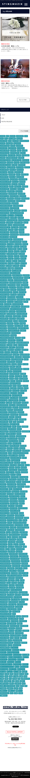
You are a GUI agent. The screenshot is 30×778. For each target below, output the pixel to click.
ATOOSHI (17, 162)
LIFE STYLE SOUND (17, 395)
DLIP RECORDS (19, 268)
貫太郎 (16, 688)
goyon (3, 316)
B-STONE (3, 167)
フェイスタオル (5, 669)
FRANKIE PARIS (21, 299)
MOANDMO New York (11, 433)
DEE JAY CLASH (5, 236)
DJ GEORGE (4, 248)
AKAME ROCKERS (5, 145)
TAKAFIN (14, 582)
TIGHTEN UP (25, 594)
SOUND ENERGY (13, 553)
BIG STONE (22, 184)
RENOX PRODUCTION (14, 496)
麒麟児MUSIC (4, 695)
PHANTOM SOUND (5, 474)
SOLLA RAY (4, 551)
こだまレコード (15, 647)
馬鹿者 (21, 693)
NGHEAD (3, 450)
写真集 (17, 673)
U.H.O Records (4, 611)
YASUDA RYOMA (19, 633)
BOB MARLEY (11, 191)
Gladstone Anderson (21, 311)
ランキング (10, 671)
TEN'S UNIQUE (20, 587)
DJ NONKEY (24, 256)
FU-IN (28, 299)
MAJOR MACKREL (18, 409)
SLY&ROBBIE (19, 546)
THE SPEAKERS (14, 592)
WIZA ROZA (12, 628)
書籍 (7, 678)
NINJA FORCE (26, 450)
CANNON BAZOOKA (18, 205)
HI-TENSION (4, 330)
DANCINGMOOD (14, 232)
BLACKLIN (25, 186)
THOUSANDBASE (23, 592)
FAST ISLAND (23, 292)
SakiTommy (4, 522)
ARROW (3, 157)
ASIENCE (3, 162)
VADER (19, 616)
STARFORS (25, 563)
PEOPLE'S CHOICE (23, 469)
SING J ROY (4, 544)
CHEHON (3, 220)
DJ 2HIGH (4, 244)
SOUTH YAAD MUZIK (15, 558)
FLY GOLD (4, 299)
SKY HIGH (11, 546)
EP (2, 289)
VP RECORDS (15, 621)
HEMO (26, 325)
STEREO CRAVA (25, 565)
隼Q (12, 693)
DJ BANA (3, 246)
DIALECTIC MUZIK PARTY (7, 239)
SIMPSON (20, 539)
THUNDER (4, 594)
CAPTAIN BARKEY (14, 208)
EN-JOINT (27, 287)
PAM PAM (12, 467)
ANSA (19, 150)
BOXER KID (23, 196)
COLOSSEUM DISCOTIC (19, 224)
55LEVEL (13, 136)
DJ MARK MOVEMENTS (12, 253)
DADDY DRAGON (5, 232)
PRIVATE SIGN (13, 479)
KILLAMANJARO (24, 378)
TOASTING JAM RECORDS (7, 597)
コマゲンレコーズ (12, 659)
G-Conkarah (10, 301)
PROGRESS (21, 479)
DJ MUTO (10, 256)
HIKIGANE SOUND (16, 332)
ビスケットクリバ (24, 666)
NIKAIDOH (10, 450)
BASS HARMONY (5, 179)
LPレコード (22, 400)
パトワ (17, 666)
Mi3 (15, 421)
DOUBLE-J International (6, 275)
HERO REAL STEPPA (24, 328)
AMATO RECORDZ (5, 150)
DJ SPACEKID (22, 260)
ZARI (12, 637)
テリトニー (18, 661)
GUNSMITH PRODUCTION (7, 320)
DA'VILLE (22, 229)
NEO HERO (23, 445)
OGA (9, 460)
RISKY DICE (11, 505)
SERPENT (4, 529)
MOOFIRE (13, 436)
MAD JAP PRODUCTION (6, 407)
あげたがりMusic (17, 645)
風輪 (16, 693)
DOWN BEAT (26, 275)
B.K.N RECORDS (11, 167)
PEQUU (3, 472)
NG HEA (16, 448)
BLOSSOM (4, 191)
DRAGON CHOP (5, 282)
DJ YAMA (23, 265)
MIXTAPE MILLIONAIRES (16, 431)
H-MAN (16, 320)
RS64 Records (11, 515)
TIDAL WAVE (10, 594)
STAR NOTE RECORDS (6, 565)
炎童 (17, 681)
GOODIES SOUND (11, 313)
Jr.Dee (20, 364)
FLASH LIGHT (20, 296)
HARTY (16, 323)
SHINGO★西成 (5, 534)
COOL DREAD (15, 227)
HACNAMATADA (23, 320)
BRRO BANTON (26, 198)
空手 (24, 683)
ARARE (19, 155)
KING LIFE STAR (5, 383)
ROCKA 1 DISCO (5, 508)
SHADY (3, 532)
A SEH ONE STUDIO (17, 160)
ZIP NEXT (25, 642)
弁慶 (26, 676)
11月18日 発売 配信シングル (10, 46)
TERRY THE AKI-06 (5, 589)
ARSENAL (22, 157)
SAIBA (25, 520)
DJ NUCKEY (4, 258)
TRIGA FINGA (4, 604)
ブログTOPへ (24, 100)
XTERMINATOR (5, 630)
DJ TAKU (17, 263)
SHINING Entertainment (14, 534)
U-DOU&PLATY (19, 606)
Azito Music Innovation (6, 164)
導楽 (11, 676)
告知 (27, 673)
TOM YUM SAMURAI (6, 599)
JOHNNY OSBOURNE (6, 364)
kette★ (11, 378)
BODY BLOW (19, 191)
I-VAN (16, 344)
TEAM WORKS (4, 587)
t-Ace (18, 580)
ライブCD (3, 671)
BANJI (18, 174)
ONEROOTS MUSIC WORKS (7, 462)
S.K (20, 520)
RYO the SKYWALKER (12, 520)
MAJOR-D (10, 409)
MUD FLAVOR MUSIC (13, 438)
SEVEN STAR (11, 529)
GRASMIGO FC (17, 316)
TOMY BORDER (18, 597)
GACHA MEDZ (8, 304)
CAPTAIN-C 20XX (5, 208)
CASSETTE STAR (5, 212)
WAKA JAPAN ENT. (12, 623)
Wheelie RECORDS (15, 625)
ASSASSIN (10, 162)
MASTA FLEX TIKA (5, 414)
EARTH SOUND (5, 287)
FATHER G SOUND (5, 294)
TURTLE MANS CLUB (22, 604)
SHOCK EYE (24, 534)
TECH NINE (12, 587)
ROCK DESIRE (14, 508)
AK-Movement (17, 143)
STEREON (4, 568)
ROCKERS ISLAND (23, 508)
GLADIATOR (12, 311)
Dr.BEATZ (11, 280)
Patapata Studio (13, 469)
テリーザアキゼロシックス (7, 664)
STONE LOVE (19, 568)
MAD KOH (16, 407)
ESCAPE (7, 289)
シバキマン (4, 661)
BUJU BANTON (12, 200)
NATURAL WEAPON (15, 445)
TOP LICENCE (25, 599)
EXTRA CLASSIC (21, 289)
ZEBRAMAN (23, 637)
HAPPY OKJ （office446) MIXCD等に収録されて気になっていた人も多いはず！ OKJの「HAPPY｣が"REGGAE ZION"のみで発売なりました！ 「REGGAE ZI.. (15, 87)
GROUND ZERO (5, 318)
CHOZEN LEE (10, 222)
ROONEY (3, 515)
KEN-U (25, 376)
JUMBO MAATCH (5, 366)
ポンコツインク (21, 669)
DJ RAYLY (24, 258)
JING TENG (19, 361)
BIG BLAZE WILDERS (6, 184)
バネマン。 (26, 664)
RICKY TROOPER (22, 498)
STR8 (26, 568)
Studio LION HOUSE (6, 573)
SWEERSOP (4, 580)
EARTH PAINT (25, 284)
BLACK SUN (13, 188)
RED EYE (3, 493)
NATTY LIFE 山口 (17, 443)
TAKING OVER (4, 585)
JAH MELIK (16, 354)
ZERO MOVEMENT (17, 640)
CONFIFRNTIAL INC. (6, 227)
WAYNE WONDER (5, 625)
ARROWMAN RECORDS (12, 157)
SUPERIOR (12, 577)
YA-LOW (12, 630)
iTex (2, 352)
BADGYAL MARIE (19, 172)
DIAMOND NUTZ (5, 241)
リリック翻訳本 (18, 671)
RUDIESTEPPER (19, 517)
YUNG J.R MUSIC (5, 637)
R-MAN (3, 481)
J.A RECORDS (15, 352)
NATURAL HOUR (5, 445)
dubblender (4, 284)
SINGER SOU (20, 541)
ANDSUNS (14, 150)
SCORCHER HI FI (5, 527)
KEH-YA (12, 376)
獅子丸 (12, 683)
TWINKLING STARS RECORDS (8, 606)
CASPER (24, 210)
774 (2, 138)
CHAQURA (21, 217)
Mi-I (11, 421)
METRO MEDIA (5, 421)
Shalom (8, 532)
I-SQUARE (10, 344)
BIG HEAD (15, 184)
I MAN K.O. (12, 347)
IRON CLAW (25, 349)
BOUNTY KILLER (5, 196)
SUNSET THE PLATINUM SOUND (14, 575)
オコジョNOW (4, 657)
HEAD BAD (11, 325)
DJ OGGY (11, 258)
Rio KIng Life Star (5, 503)
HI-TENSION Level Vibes (14, 330)
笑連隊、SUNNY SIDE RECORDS (8, 685)
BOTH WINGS (22, 193)
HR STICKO (4, 342)
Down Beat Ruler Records (7, 277)
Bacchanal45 (20, 169)
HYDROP (3, 344)
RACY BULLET (26, 481)
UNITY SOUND (17, 611)
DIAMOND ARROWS (18, 239)
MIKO (15, 426)
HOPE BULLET (12, 340)
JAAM (21, 352)
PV (26, 479)
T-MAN (22, 580)
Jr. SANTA (26, 364)
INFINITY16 (4, 349)
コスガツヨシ (4, 659)
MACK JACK (25, 402)
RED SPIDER (10, 493)
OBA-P (24, 457)
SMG (25, 546)
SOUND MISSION (5, 556)
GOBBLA (3, 313)
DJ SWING (11, 263)
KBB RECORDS (5, 376)
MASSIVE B (21, 412)
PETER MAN (24, 472)
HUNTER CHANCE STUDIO (23, 342)
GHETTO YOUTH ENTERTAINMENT (18, 308)
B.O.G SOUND (20, 167)
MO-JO (3, 433)
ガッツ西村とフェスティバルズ (15, 657)
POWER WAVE (5, 479)
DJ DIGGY (17, 246)
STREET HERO (5, 570)
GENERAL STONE (16, 306)
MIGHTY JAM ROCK (15, 424)
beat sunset (16, 181)
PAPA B (17, 467)
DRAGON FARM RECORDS (16, 282)
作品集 (7, 673)
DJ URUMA (9, 265)
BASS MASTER (14, 179)
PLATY (19, 474)
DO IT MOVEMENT (17, 270)
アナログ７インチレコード (7, 654)
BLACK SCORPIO (5, 188)
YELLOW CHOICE (5, 635)
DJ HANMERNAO (12, 248)
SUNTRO (26, 575)
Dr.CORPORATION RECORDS (21, 280)
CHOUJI (3, 222)
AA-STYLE (20, 138)
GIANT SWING (4, 311)
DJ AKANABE (18, 244)
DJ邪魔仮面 (11, 268)
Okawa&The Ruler (16, 460)
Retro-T (23, 496)
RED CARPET (24, 491)
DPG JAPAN (4, 280)
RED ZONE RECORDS (20, 493)
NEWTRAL (10, 448)
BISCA (11, 186)
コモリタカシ (21, 659)
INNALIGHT (11, 349)
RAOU (28, 486)
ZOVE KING (4, 645)
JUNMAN (18, 366)
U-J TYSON (4, 609)
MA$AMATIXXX (17, 402)
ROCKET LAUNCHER (15, 510)
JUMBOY (12, 366)
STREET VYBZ (13, 570)
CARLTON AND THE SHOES (7, 210)
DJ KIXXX (17, 251)
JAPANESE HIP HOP (6, 359)
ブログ (3, 114)
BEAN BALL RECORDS (6, 181)
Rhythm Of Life (14, 498)
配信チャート (19, 690)
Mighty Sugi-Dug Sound (6, 426)
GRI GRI (24, 316)
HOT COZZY (20, 340)
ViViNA (21, 618)
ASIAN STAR (26, 160)
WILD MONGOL (25, 625)
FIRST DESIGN (12, 296)
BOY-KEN (3, 198)
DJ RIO (3, 260)
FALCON (16, 292)
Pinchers (13, 474)
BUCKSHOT (4, 200)
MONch (19, 433)
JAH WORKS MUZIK (25, 354)
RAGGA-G (4, 484)
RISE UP (22, 503)
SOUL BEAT (19, 551)
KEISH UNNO (19, 376)
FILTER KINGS (21, 294)
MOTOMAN (4, 438)
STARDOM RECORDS (6, 563)
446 (26, 136)
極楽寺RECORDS (25, 678)
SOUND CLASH (5, 553)
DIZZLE (25, 241)
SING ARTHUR (12, 541)
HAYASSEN (4, 325)
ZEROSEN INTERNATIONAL (7, 642)
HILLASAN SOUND (5, 335)
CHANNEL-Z (14, 217)
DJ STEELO (4, 263)
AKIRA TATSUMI (12, 148)
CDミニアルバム (19, 215)
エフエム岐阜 (26, 654)
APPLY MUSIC (12, 155)
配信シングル (11, 690)
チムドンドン (11, 661)
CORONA (11, 229)
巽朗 (21, 676)
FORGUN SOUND (11, 299)
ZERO (10, 640)
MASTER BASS (15, 414)
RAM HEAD (4, 486)
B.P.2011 (27, 167)
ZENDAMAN (4, 640)
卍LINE (22, 673)
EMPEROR (20, 287)
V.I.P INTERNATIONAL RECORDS (8, 616)
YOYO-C (24, 635)
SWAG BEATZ (19, 577)
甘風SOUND (18, 683)
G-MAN (26, 301)
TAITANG (3, 582)
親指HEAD (10, 688)
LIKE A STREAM (14, 397)
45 (7, 136)
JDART (26, 359)
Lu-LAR (3, 402)
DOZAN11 (27, 277)
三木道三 (25, 671)
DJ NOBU (17, 256)
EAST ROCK (12, 287)
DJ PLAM (17, 258)
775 (6, 138)
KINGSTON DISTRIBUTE (6, 385)
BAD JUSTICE (4, 174)
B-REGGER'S (22, 164)
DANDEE (22, 232)
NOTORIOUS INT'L (5, 457)
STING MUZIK (11, 568)
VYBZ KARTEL (23, 621)
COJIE (10, 224)
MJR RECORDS (26, 431)
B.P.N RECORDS (5, 169)
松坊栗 (15, 678)
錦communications (5, 693)
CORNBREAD (23, 227)
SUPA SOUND (4, 577)
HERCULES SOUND (13, 328)
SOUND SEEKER (5, 558)
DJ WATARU (16, 265)
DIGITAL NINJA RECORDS (16, 241)
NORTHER (22, 455)
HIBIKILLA (23, 330)
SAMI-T (10, 522)
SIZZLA (10, 544)
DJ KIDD (11, 251)
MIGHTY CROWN (5, 424)
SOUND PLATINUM (24, 556)
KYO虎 (26, 388)
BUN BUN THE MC (21, 200)
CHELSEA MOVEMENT (12, 220)
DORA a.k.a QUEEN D (15, 272)
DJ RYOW (9, 260)
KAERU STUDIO (5, 373)
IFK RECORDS (4, 347)
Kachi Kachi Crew (17, 371)
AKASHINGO (19, 145)
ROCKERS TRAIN (5, 510)
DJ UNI (3, 265)
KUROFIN (20, 388)
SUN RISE (4, 575)
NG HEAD (23, 448)
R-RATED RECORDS (11, 481)
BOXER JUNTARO (14, 196)
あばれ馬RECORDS (5, 647)
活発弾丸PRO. (8, 681)
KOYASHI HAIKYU (5, 388)
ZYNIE (10, 645)
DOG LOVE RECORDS (6, 270)
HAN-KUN (3, 323)
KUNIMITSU (14, 388)
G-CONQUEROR (19, 301)
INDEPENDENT (20, 347)
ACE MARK (16, 140)
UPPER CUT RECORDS (6, 613)
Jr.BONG (14, 364)
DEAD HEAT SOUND (25, 234)
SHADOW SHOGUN (20, 529)
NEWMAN (3, 448)
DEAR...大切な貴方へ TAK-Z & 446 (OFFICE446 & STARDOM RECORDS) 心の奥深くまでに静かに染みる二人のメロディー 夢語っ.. (14, 49)
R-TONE (19, 481)
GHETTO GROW (25, 306)
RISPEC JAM (19, 505)
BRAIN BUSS (10, 198)
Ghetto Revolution (5, 308)
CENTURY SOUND (5, 217)
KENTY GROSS (5, 378)
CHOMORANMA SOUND (24, 220)
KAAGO (9, 371)
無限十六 (22, 681)
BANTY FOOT (25, 174)
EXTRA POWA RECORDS (7, 292)
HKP (24, 337)
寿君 (7, 676)
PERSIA (18, 472)
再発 (12, 673)
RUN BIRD (4, 520)
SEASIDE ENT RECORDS (23, 527)
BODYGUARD (4, 193)
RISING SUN (4, 505)
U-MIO (20, 609)
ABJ (10, 140)
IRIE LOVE (18, 349)
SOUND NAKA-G (14, 556)
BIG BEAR (23, 181)
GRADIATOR (9, 316)
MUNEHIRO (22, 438)
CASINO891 (17, 210)
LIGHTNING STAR (5, 397)
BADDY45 (11, 172)
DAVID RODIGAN (15, 234)
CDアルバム (4, 215)
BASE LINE (13, 176)
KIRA (15, 385)
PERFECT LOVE (10, 472)
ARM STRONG (26, 155)
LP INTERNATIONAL (14, 400)
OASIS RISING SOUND (16, 457)
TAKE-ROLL (21, 582)
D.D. (16, 229)
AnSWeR (25, 150)
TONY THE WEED (15, 599)
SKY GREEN (4, 546)
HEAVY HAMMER (19, 325)
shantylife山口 (15, 532)
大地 (2, 676)
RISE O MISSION (14, 503)
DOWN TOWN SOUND (18, 277)
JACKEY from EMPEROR (6, 354)
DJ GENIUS (24, 246)
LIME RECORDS (23, 397)
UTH (14, 613)
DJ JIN (25, 248)
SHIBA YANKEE (24, 532)
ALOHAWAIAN (21, 148)
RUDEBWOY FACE (20, 515)
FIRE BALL (4, 296)
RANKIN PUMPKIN (12, 486)
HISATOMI (18, 337)
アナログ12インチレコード (13, 652)
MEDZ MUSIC (23, 419)
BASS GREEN (20, 176)
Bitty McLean (18, 186)
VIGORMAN (25, 616)
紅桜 (18, 685)
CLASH (26, 222)
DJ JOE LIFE (4, 251)
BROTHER (18, 198)
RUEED (26, 517)
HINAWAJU (14, 335)
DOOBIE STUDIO (5, 272)
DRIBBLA (26, 282)
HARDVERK (10, 323)
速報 (21, 688)
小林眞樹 (16, 676)
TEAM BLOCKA (20, 585)
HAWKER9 (23, 323)
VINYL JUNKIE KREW (13, 618)
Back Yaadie (4, 172)
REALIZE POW (16, 491)
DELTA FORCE (14, 236)
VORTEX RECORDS (6, 621)
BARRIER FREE (5, 176)
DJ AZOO (25, 244)
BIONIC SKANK (5, 186)
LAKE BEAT (24, 390)
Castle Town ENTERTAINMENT (17, 212)
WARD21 (20, 623)
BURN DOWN (15, 203)
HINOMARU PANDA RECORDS (8, 337)
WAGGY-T (4, 623)
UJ (10, 611)
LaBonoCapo (16, 390)
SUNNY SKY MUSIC (24, 573)
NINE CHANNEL (18, 450)
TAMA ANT (12, 585)
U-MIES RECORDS (12, 609)
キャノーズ (26, 657)
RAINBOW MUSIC (21, 484)
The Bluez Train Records (16, 589)
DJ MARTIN (22, 253)
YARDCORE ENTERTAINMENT (8, 633)
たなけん (22, 649)
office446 (3, 460)
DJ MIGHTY (4, 256)
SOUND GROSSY (23, 553)
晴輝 (2, 678)
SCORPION (13, 527)
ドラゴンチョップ (17, 664)
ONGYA (23, 462)
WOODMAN (19, 628)
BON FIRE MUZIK (13, 193)
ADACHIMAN (9, 143)
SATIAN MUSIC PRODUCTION (20, 522)
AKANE (13, 145)
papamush (24, 467)
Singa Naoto (4, 541)
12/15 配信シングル (7, 83)
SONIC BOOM (11, 551)
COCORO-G (4, 224)
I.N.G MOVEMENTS (23, 344)
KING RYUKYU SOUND (15, 383)
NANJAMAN (4, 443)
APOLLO (23, 152)
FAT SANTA (14, 294)
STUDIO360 (21, 570)
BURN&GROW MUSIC (6, 203)
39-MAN (3, 136)
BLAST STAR (21, 188)
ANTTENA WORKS (15, 152)
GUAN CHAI (13, 318)
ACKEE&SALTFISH (24, 140)
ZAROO (17, 637)
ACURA (3, 143)
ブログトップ (4, 109)
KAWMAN (23, 373)
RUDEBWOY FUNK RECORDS (8, 517)
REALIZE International (6, 491)
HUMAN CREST (12, 342)
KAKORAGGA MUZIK (15, 373)
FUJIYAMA (4, 301)
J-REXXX (7, 352)
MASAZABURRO (13, 412)
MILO (19, 426)
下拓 (2, 673)
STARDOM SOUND (16, 563)
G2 (2, 304)
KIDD (17, 378)
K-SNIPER (4, 371)
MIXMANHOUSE (5, 431)
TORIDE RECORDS (13, 601)
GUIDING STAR (21, 318)
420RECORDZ (20, 136)
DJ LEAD (23, 251)
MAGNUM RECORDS (24, 407)
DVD (2, 118)
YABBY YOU (18, 630)
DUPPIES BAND (12, 284)
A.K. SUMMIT (12, 138)
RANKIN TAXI (21, 486)
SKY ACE (22, 544)
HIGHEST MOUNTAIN (6, 332)
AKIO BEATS (4, 148)
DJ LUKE (3, 253)
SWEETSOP (11, 580)
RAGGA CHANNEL (12, 484)
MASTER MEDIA (23, 414)
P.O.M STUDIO (4, 467)
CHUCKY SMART (19, 222)
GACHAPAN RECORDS (18, 304)
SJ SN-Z (16, 544)
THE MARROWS (5, 592)
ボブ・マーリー (13, 669)
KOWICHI (26, 385)
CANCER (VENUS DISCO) (7, 205)
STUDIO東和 (14, 573)
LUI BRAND (9, 402)
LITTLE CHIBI (4, 400)
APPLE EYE (4, 155)
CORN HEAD (4, 229)
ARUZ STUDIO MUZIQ (6, 160)
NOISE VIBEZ (4, 455)
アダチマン (4, 652)
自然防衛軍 (4, 688)
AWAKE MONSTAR (25, 162)
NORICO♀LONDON (13, 455)
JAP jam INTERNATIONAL (17, 359)
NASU (10, 443)
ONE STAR (18, 462)
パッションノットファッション (7, 666)
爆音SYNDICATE (5, 683)
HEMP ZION (4, 328)
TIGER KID (18, 594)
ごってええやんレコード (6, 649)
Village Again (4, 618)
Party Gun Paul (5, 469)
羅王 (22, 685)
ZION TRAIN (17, 642)
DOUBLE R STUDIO (17, 275)
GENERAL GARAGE (6, 306)
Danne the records (5, 234)
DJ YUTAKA (4, 268)
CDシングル (11, 215)
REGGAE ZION (5, 496)
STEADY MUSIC (17, 565)
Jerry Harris (4, 361)
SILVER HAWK (4, 539)
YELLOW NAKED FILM (15, 635)
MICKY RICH (20, 421)
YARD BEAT (26, 630)
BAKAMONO (12, 174)
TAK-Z (9, 582)
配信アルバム (4, 690)
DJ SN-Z (15, 260)
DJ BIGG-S (10, 246)
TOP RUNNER (4, 601)
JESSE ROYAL (11, 361)
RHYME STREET (5, 498)
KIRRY (20, 385)
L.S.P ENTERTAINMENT (6, 390)
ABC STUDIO (4, 140)
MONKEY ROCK (5, 436)
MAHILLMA (4, 409)
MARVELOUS (4, 412)
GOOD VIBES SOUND (22, 313)
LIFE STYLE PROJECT (6, 395)
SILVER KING (12, 539)
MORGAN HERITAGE (21, 436)
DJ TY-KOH (24, 263)
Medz (17, 419)
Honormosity (4, 340)
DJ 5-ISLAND (10, 244)
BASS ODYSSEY (23, 179)
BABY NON (13, 169)
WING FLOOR (4, 628)
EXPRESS (14, 289)
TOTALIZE (22, 601)
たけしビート (16, 649)
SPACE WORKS (25, 558)
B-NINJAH (15, 164)
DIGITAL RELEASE (6, 121)
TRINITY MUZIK (13, 604)
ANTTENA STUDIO (5, 152)
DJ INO (20, 248)
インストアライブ (17, 654)
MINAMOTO (25, 426)
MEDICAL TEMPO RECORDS (7, 419)
